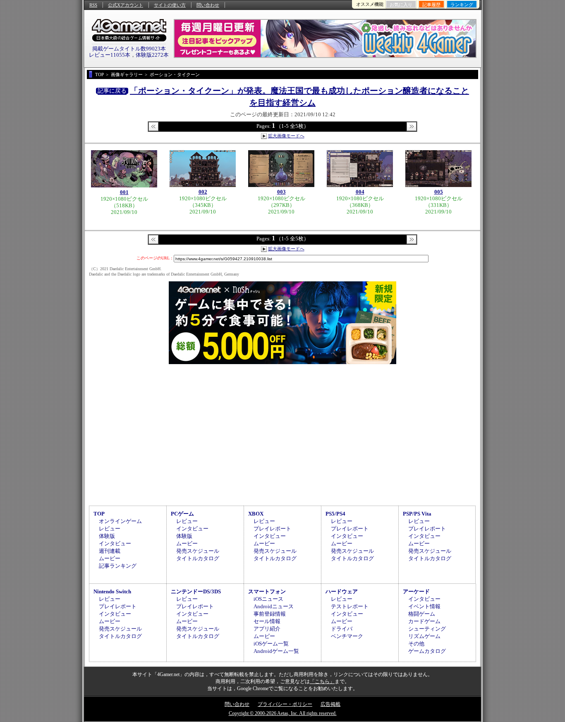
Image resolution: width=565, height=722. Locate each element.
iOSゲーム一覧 (271, 643)
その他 (416, 643)
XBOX (255, 514)
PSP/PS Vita (417, 514)
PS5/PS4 (335, 514)
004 (360, 192)
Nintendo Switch (112, 591)
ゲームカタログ (427, 651)
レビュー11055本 (109, 55)
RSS (93, 4)
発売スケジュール (197, 551)
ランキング (461, 4)
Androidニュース (274, 606)
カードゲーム (424, 621)
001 (124, 192)
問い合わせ (207, 4)
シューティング (427, 629)
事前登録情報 (270, 614)
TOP (99, 514)
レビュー (109, 528)
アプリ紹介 (267, 629)
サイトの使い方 (170, 4)
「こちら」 (322, 681)
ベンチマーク (347, 636)
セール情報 (267, 621)
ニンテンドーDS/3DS (196, 591)
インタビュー (115, 543)
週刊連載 (109, 551)
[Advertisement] (282, 434)
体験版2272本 (152, 55)
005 (438, 192)
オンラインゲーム (120, 521)
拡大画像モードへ (286, 135)
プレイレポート (272, 528)
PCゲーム (182, 514)
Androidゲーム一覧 (276, 651)
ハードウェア (342, 591)
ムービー (109, 558)
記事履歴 (431, 4)
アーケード (416, 591)
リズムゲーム (424, 636)
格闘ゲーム (421, 614)
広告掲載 (330, 704)
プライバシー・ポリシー (285, 704)
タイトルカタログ (197, 558)
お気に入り (401, 4)
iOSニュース (268, 599)
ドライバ (341, 629)
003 (281, 192)
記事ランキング (117, 566)
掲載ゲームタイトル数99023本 (129, 49)
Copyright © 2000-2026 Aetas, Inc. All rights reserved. (283, 713)
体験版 (107, 536)
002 (203, 192)
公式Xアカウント (125, 4)
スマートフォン (267, 591)
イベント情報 (424, 606)
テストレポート (350, 606)
